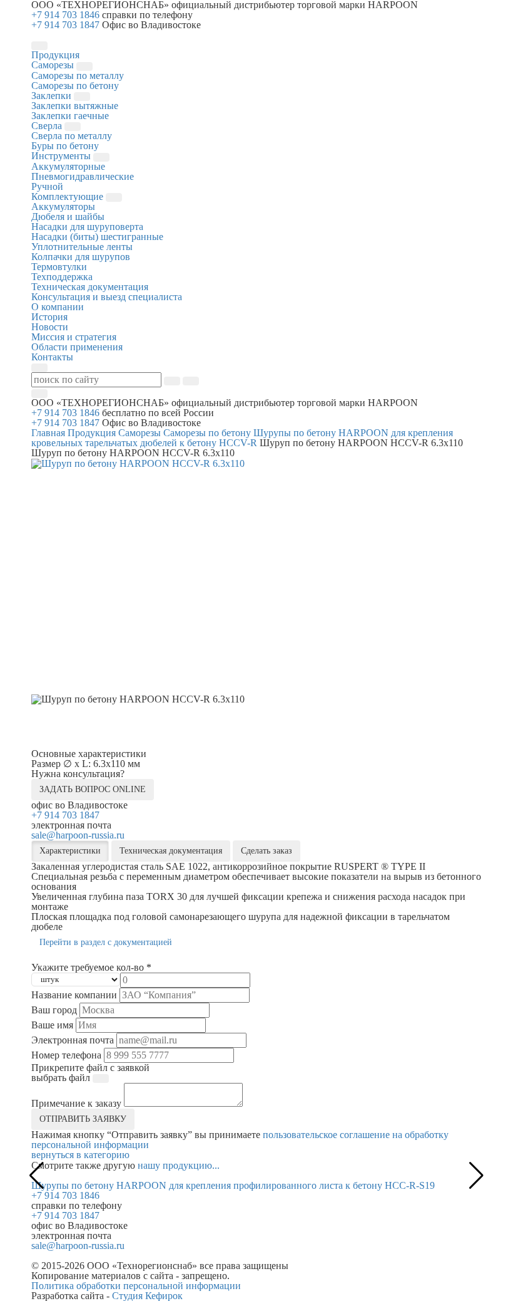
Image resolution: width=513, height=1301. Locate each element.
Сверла (47, 125)
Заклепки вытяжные (74, 105)
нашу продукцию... (179, 1165)
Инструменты (62, 155)
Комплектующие (68, 196)
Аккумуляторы (63, 206)
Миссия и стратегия (73, 337)
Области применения (77, 347)
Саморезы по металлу (77, 75)
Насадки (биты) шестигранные (97, 236)
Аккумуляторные (68, 166)
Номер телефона (66, 1055)
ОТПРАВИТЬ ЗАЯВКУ (82, 1119)
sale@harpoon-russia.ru (77, 835)
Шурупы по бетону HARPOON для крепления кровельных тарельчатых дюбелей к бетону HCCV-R (242, 437)
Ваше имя (52, 1025)
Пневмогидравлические (82, 176)
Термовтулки (59, 266)
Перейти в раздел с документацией (105, 942)
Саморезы (53, 65)
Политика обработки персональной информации (136, 1285)
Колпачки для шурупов (80, 256)
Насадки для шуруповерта (87, 226)
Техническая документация (89, 286)
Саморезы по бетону (75, 85)
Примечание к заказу (76, 1104)
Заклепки (52, 95)
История (49, 316)
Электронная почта (72, 1040)
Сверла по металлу (71, 135)
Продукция (92, 432)
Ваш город (54, 1010)
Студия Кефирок (147, 1295)
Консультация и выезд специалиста (106, 296)
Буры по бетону (65, 145)
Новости (49, 326)
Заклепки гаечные (70, 115)
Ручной (47, 186)
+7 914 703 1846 (65, 14)
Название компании (74, 995)
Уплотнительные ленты (82, 246)
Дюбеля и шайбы (67, 216)
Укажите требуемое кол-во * (91, 968)
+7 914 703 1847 (65, 24)
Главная (48, 432)
